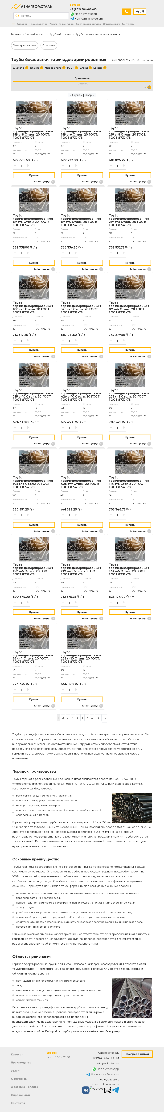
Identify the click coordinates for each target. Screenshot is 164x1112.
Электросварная (24, 45)
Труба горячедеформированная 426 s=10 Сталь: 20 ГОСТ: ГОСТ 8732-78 (81, 395)
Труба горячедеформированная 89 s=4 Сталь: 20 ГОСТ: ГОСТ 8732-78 (81, 220)
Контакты (18, 1103)
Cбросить (83, 83)
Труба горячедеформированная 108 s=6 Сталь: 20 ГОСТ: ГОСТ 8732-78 (33, 482)
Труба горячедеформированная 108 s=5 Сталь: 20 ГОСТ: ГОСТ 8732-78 (33, 307)
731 (98, 717)
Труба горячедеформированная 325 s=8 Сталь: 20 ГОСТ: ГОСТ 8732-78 (81, 307)
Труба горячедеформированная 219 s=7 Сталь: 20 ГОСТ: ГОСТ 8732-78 (81, 569)
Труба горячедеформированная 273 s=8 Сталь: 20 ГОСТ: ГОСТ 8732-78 (129, 395)
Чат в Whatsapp (85, 13)
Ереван (75, 4)
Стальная (48, 45)
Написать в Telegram (88, 18)
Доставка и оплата (24, 1087)
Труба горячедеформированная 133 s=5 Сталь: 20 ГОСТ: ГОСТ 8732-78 (129, 569)
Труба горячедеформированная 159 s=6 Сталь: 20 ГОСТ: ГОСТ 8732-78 (81, 133)
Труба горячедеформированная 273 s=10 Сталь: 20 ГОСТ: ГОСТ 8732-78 (81, 657)
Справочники (20, 1095)
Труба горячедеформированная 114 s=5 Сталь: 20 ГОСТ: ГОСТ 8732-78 (129, 482)
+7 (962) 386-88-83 (83, 9)
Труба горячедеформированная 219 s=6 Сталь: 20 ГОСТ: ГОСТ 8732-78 (129, 220)
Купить (34, 175)
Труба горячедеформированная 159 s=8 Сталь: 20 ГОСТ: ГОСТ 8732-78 (33, 133)
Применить (82, 78)
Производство (21, 1062)
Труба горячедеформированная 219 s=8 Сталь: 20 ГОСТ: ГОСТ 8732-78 (129, 133)
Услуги (15, 1070)
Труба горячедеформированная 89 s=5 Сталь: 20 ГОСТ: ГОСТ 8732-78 (33, 220)
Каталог (17, 1054)
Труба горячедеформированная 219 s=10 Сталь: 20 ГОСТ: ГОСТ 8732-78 (33, 395)
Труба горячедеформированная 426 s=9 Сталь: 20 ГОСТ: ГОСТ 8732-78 (81, 482)
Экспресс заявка (137, 1054)
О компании (19, 1079)
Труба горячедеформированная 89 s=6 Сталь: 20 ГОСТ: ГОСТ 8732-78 (129, 307)
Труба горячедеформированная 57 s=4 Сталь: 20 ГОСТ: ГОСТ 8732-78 (33, 657)
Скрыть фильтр (82, 95)
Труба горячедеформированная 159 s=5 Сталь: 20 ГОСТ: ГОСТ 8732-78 (33, 569)
